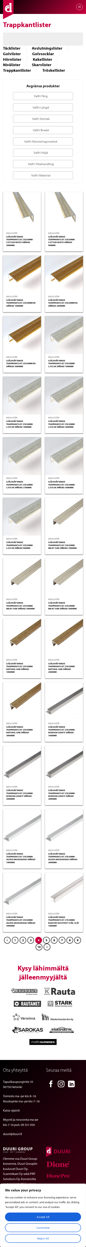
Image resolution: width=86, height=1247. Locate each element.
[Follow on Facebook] (51, 1084)
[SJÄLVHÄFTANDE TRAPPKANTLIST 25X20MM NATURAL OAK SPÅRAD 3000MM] (22, 701)
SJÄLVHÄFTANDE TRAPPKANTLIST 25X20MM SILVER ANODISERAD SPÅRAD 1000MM (20, 858)
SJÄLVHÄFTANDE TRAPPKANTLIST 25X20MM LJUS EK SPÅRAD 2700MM (19, 484)
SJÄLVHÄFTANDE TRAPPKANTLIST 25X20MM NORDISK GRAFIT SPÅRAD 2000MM (19, 794)
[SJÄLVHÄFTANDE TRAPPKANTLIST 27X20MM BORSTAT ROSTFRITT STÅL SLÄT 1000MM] (64, 891)
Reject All (43, 1238)
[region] (43, 1215)
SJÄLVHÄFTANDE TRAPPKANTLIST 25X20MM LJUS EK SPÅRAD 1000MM (61, 363)
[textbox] (42, 96)
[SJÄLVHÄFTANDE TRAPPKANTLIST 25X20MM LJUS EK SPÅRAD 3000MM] (64, 456)
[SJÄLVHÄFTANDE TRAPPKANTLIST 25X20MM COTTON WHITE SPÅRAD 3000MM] (22, 211)
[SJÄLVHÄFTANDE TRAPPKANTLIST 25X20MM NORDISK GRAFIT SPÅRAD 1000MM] (64, 701)
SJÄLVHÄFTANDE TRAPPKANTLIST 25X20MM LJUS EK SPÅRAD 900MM (19, 545)
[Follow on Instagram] (61, 1084)
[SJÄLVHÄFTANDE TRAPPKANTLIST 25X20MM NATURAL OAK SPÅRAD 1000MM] (22, 638)
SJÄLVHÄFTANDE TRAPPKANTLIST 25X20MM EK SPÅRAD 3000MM (21, 363)
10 (39, 947)
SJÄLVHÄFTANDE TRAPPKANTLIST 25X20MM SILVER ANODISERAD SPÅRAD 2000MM (62, 858)
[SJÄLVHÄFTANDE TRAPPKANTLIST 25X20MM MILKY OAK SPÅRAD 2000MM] (22, 577)
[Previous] (7, 940)
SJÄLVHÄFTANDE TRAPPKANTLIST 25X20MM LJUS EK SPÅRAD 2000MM (61, 424)
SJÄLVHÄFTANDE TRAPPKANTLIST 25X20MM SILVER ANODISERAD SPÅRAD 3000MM (20, 921)
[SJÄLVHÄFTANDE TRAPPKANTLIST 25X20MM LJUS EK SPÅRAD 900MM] (22, 516)
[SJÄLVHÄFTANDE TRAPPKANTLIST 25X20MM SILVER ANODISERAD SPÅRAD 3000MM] (22, 891)
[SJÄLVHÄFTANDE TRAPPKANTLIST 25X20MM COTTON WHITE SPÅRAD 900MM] (64, 211)
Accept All (43, 1217)
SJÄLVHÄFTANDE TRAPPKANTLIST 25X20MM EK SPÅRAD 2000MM (63, 303)
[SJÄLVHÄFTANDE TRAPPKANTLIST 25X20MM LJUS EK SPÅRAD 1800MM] (22, 395)
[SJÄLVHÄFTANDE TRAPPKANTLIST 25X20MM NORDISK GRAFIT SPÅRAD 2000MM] (22, 764)
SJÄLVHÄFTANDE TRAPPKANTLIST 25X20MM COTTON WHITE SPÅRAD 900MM (61, 241)
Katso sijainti (11, 1110)
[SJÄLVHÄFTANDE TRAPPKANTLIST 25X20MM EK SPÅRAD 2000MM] (64, 274)
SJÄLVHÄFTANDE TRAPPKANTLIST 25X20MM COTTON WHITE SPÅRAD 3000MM (19, 241)
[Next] (47, 947)
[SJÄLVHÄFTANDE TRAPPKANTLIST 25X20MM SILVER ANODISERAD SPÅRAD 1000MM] (22, 828)
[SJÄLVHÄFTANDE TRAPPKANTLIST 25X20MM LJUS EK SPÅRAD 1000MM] (64, 335)
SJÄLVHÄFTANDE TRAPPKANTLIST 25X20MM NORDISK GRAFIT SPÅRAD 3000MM (61, 794)
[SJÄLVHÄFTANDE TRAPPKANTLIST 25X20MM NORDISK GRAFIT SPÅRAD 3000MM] (64, 764)
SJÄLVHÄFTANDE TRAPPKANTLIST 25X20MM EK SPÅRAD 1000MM (21, 303)
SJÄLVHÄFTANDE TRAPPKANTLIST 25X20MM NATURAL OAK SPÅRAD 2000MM (61, 667)
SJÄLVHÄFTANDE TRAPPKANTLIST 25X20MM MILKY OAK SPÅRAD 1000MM (62, 545)
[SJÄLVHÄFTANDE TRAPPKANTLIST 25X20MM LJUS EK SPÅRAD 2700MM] (22, 456)
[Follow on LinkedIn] (71, 1084)
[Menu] (79, 7)
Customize (43, 1227)
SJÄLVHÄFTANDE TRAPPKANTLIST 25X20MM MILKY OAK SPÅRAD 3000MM (62, 605)
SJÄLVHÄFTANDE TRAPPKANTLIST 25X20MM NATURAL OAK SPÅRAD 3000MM (19, 731)
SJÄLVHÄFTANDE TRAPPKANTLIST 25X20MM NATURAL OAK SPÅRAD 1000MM (19, 667)
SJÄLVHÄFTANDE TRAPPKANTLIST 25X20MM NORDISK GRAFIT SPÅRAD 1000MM (61, 731)
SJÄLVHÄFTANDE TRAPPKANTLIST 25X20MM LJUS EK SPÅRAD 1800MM (19, 424)
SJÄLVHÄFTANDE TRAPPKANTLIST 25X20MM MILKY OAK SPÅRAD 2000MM (20, 605)
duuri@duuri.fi (12, 1134)
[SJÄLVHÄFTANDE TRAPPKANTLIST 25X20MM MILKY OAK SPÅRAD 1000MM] (64, 516)
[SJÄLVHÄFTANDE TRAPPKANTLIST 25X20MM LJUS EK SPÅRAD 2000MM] (64, 395)
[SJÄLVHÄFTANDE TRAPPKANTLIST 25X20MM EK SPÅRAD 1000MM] (22, 274)
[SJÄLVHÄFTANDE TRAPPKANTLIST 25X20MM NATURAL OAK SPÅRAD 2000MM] (64, 638)
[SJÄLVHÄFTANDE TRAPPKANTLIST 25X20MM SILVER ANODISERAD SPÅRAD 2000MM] (64, 828)
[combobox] (43, 96)
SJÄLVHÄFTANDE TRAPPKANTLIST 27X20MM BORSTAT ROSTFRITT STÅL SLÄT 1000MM (63, 921)
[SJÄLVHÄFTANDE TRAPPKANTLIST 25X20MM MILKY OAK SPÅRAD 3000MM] (64, 577)
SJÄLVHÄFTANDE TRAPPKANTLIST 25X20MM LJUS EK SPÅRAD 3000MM (61, 484)
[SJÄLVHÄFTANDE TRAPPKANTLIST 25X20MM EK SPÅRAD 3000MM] (22, 335)
